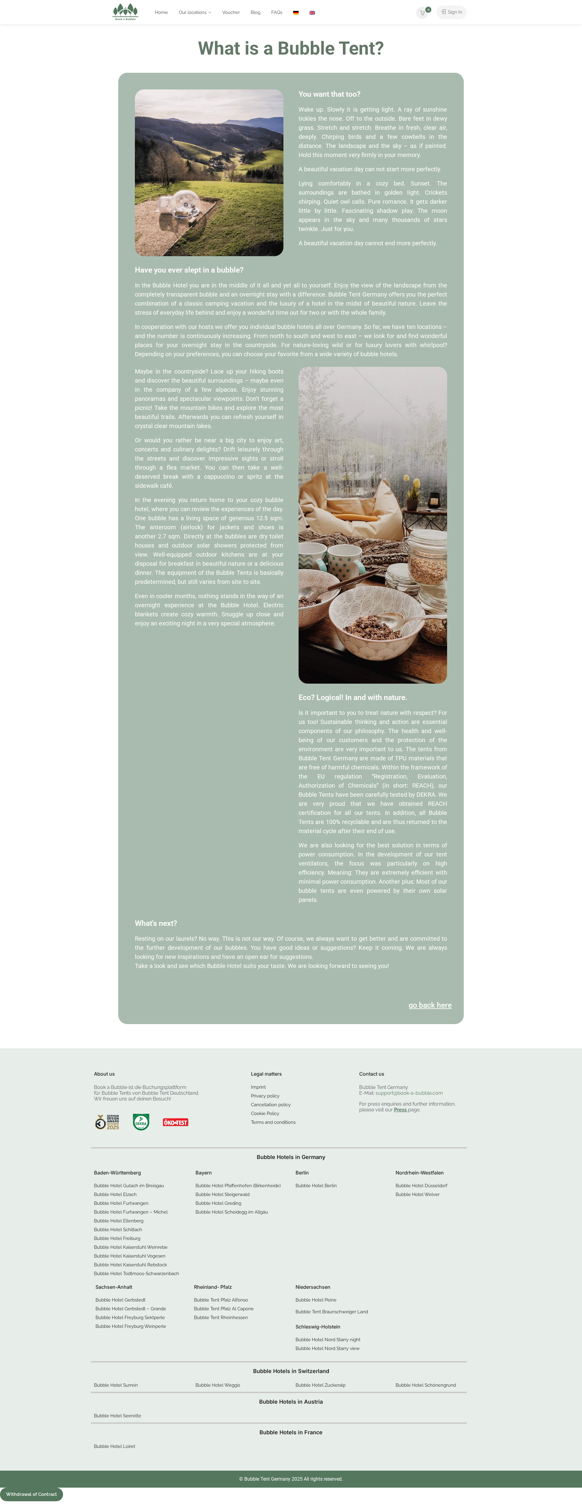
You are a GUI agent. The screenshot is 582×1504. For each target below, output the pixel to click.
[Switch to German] (296, 12)
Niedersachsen (313, 1287)
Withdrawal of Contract (31, 1494)
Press (400, 1110)
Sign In (454, 12)
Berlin (302, 1173)
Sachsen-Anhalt (113, 1287)
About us (104, 1074)
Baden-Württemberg (117, 1173)
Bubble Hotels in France (291, 1432)
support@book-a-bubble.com (409, 1093)
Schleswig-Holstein (318, 1327)
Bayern (204, 1173)
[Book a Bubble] (125, 13)
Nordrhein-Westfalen (420, 1173)
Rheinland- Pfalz (213, 1287)
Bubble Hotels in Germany (291, 1157)
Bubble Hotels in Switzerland (291, 1371)
